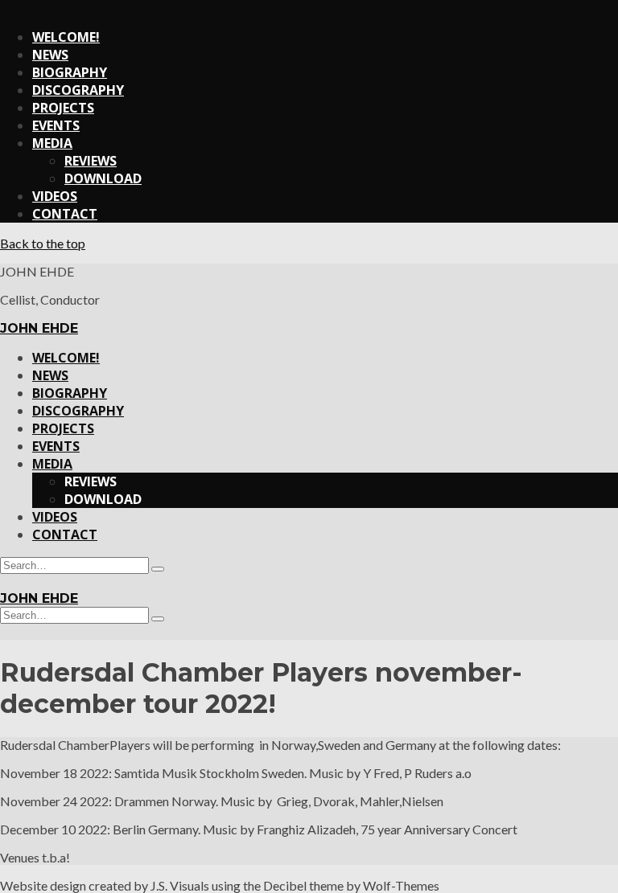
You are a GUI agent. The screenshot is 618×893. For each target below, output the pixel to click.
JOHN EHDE (39, 328)
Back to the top (42, 243)
